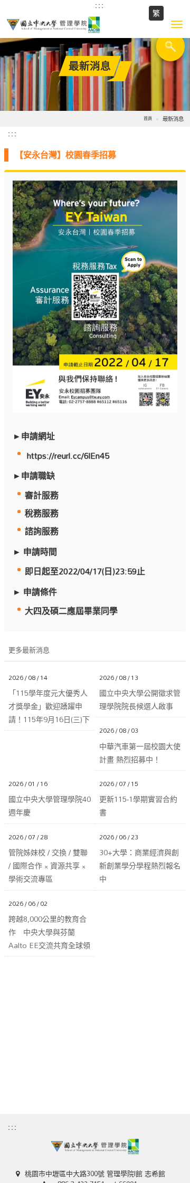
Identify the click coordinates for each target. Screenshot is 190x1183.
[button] (177, 24)
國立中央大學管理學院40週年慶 (49, 805)
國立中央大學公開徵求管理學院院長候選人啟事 (139, 699)
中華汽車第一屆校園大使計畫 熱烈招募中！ (139, 753)
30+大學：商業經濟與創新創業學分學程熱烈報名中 (139, 866)
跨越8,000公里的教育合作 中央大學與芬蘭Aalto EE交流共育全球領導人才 (49, 932)
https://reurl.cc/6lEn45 (68, 455)
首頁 (148, 118)
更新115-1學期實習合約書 (138, 805)
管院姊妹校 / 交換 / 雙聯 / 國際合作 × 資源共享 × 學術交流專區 (48, 866)
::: (99, 5)
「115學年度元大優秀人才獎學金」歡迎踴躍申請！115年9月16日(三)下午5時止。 (49, 706)
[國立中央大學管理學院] (95, 25)
